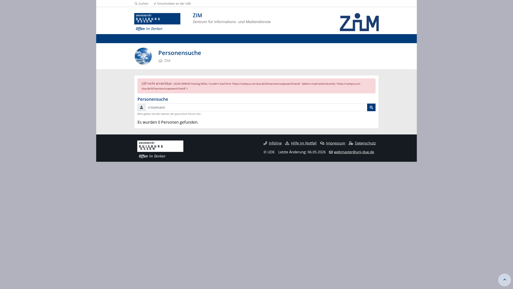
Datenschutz (365, 143)
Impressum (335, 143)
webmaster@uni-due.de (354, 152)
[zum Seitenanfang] (504, 280)
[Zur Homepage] (157, 22)
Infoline (275, 143)
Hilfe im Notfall (304, 143)
